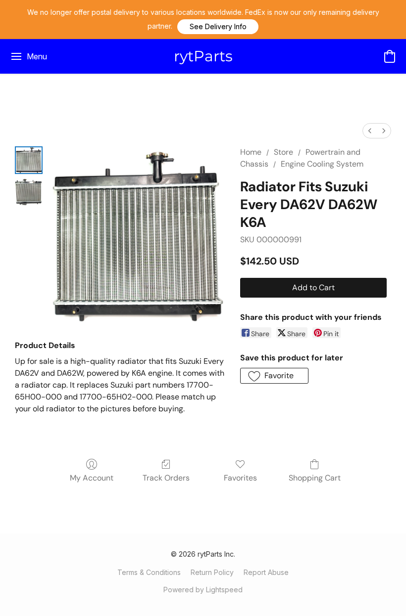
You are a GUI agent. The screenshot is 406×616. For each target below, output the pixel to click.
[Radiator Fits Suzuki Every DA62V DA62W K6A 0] (29, 160)
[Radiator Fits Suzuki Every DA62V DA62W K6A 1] (29, 192)
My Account (91, 478)
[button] (217, 26)
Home (250, 152)
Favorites (240, 478)
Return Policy (212, 572)
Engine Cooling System (322, 164)
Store (283, 152)
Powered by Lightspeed (203, 589)
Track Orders (166, 478)
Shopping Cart (315, 478)
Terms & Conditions (149, 572)
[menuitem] (370, 131)
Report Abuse (266, 572)
